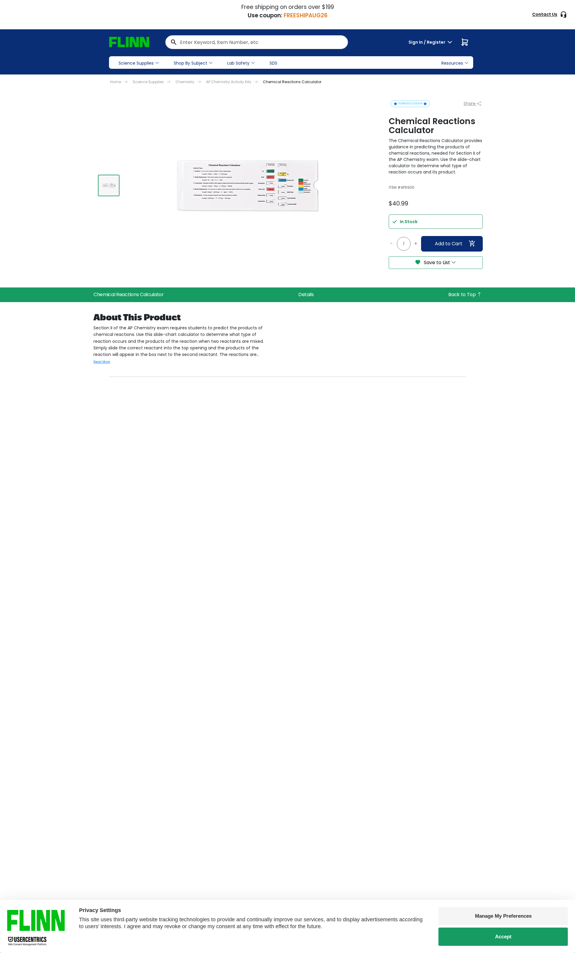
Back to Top (462, 294)
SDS (273, 63)
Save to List (437, 262)
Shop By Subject (190, 63)
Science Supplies (136, 63)
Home (115, 81)
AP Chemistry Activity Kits (228, 81)
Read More (101, 362)
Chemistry (184, 81)
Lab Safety (238, 63)
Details (306, 294)
